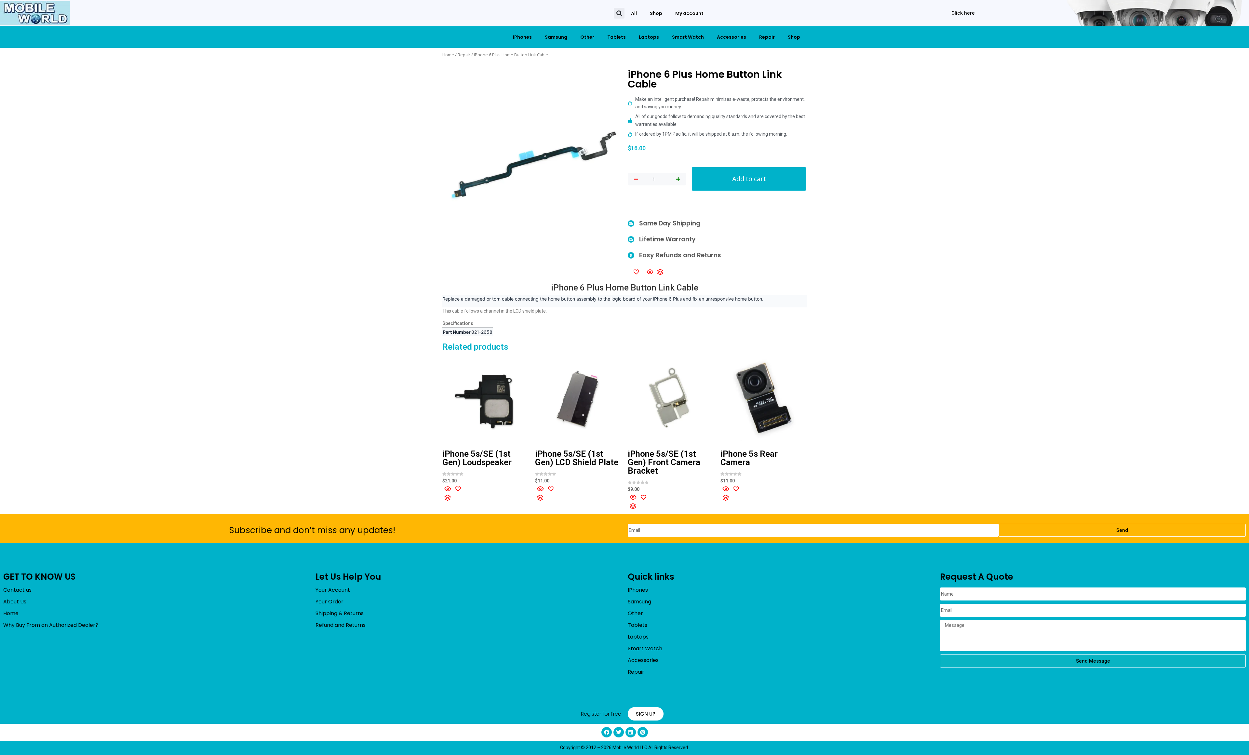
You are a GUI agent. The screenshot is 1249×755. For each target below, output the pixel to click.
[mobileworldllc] (35, 13)
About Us (14, 601)
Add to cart (749, 178)
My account (689, 13)
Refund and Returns (341, 625)
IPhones (522, 37)
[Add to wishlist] (636, 271)
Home (448, 55)
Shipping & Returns (340, 613)
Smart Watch (688, 37)
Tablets (616, 37)
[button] (619, 13)
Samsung (556, 37)
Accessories (731, 37)
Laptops (649, 37)
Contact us (17, 590)
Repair (767, 37)
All (634, 13)
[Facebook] (606, 732)
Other (587, 37)
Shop (656, 13)
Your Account (333, 590)
